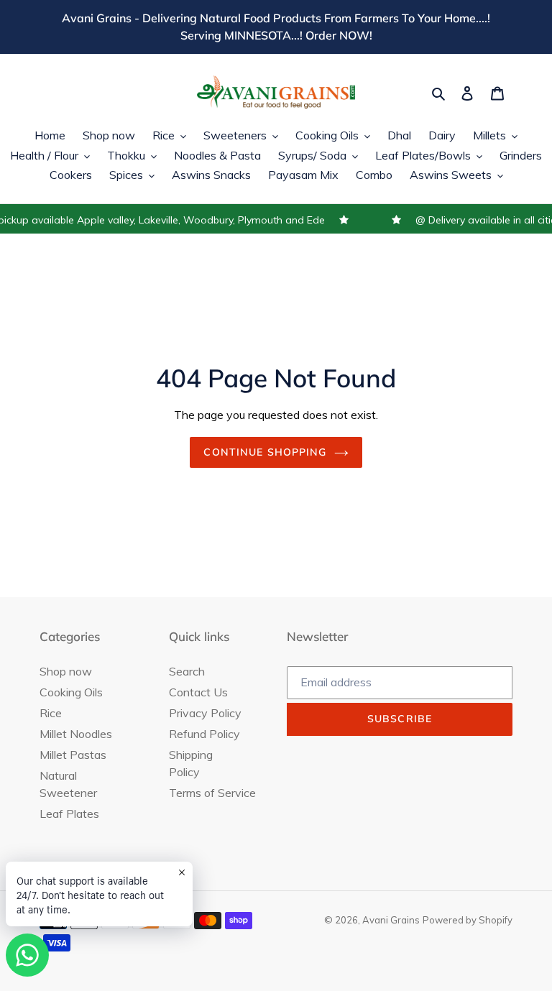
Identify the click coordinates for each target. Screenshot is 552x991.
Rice (51, 713)
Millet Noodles (76, 734)
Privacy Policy (205, 713)
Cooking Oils (71, 692)
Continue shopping (264, 452)
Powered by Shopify (467, 920)
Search (187, 671)
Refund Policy (204, 734)
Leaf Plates (69, 813)
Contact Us (198, 692)
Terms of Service (212, 792)
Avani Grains (391, 920)
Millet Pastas (73, 754)
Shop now (66, 671)
